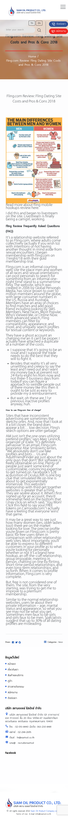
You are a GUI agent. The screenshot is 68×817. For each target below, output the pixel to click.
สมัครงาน (61, 31)
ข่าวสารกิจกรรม (16, 686)
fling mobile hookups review (29, 206)
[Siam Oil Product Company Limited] (27, 11)
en (39, 23)
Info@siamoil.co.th (43, 813)
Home (32, 56)
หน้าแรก (12, 664)
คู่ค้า (10, 681)
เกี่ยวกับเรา (13, 669)
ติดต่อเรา (61, 23)
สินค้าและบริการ (15, 675)
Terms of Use (22, 813)
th (32, 23)
